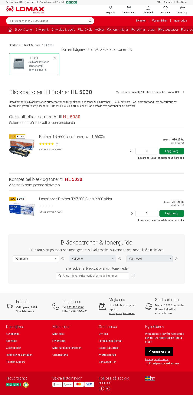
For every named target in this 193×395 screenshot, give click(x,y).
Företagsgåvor (168, 29)
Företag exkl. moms (156, 359)
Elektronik (42, 29)
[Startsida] (10, 30)
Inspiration (180, 20)
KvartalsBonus (107, 354)
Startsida (14, 45)
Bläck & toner (24, 29)
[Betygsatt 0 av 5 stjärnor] (46, 206)
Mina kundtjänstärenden (66, 347)
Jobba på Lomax (109, 347)
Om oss (103, 333)
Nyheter (141, 20)
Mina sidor (58, 333)
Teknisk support (15, 361)
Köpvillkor (11, 340)
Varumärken (159, 20)
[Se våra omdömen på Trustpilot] (14, 385)
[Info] (133, 275)
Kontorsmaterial (117, 29)
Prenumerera (159, 351)
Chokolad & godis (63, 29)
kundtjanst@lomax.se (122, 313)
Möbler (99, 29)
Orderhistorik (60, 354)
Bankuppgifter (107, 361)
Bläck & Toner (32, 45)
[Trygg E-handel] (26, 385)
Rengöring (138, 29)
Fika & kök (85, 29)
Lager (151, 29)
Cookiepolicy (13, 347)
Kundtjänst (181, 2)
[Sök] (90, 20)
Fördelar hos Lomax (110, 340)
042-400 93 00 (75, 307)
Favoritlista (58, 340)
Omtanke (168, 2)
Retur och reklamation (19, 354)
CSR (158, 2)
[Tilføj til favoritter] (131, 151)
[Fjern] (55, 58)
